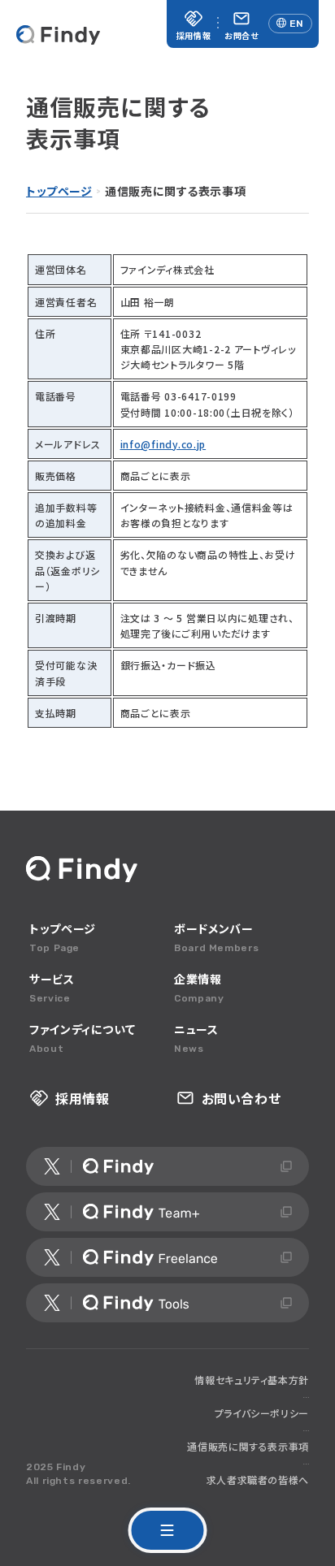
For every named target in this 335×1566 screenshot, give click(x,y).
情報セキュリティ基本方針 (251, 1379)
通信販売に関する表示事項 (248, 1446)
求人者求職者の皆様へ (258, 1479)
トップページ (59, 191)
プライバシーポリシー (262, 1413)
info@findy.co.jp (163, 444)
